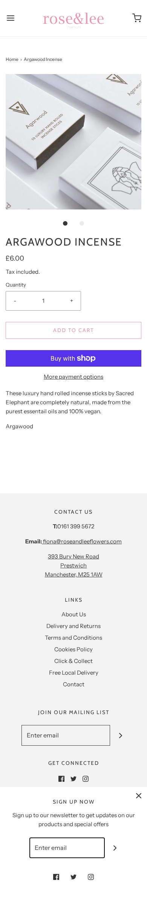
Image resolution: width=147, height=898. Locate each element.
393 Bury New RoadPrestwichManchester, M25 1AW (74, 565)
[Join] (120, 735)
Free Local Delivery (73, 672)
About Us (73, 614)
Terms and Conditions (73, 637)
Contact (73, 684)
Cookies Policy (73, 649)
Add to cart (73, 330)
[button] (73, 141)
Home (12, 59)
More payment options (73, 376)
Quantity (16, 285)
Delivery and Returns (73, 626)
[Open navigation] (10, 18)
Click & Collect (73, 660)
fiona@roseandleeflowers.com (82, 541)
